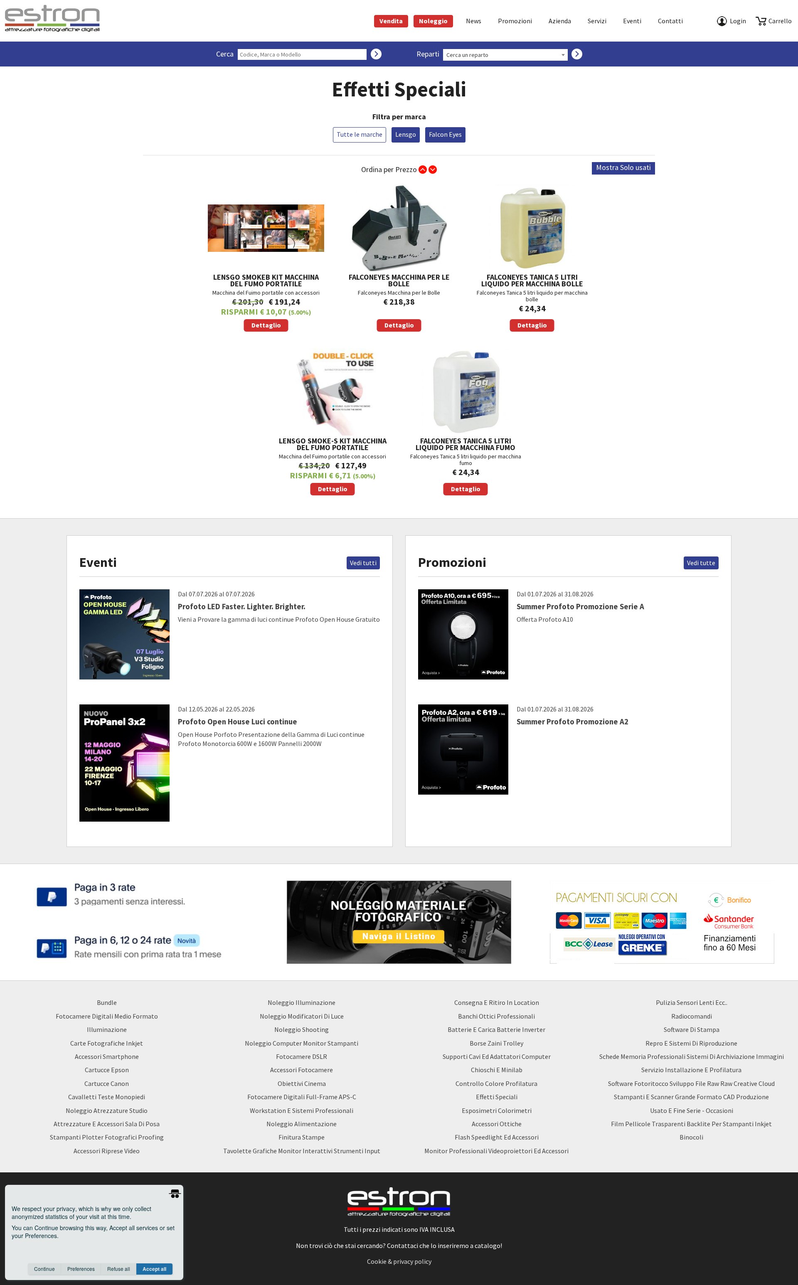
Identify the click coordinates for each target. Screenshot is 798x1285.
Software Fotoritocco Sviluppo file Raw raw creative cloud (691, 1083)
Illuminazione (107, 1029)
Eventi (632, 21)
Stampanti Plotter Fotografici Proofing (107, 1137)
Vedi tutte (701, 563)
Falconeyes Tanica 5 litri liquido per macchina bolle (532, 300)
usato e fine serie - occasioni (691, 1110)
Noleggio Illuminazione (301, 1002)
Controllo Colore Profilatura (496, 1083)
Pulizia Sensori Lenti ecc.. (691, 1002)
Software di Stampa (691, 1029)
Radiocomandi (691, 1016)
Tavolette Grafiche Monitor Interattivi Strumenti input (301, 1151)
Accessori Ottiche (497, 1124)
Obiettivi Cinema (302, 1083)
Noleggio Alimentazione (301, 1124)
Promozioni (515, 21)
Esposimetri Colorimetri (497, 1110)
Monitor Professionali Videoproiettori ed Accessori (496, 1151)
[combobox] (505, 55)
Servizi (597, 21)
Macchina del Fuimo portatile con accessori (266, 300)
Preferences (81, 1268)
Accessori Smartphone (107, 1056)
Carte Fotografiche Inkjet (106, 1043)
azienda (559, 21)
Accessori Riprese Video (107, 1151)
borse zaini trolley (496, 1043)
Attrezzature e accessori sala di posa (107, 1124)
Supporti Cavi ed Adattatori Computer (497, 1056)
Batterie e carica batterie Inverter (496, 1029)
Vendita (391, 21)
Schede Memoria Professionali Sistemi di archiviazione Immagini (691, 1056)
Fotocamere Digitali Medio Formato (107, 1016)
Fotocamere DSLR (301, 1056)
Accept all (154, 1269)
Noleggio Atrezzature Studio (107, 1110)
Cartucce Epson (107, 1070)
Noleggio (433, 21)
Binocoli (691, 1137)
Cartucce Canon (106, 1083)
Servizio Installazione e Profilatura (691, 1070)
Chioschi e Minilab (496, 1070)
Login (738, 21)
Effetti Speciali (496, 1097)
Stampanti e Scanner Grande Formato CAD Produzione (691, 1097)
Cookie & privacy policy (399, 1261)
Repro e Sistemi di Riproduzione (691, 1043)
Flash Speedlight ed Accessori (497, 1137)
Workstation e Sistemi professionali (301, 1110)
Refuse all (118, 1268)
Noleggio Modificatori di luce (302, 1016)
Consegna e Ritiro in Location (496, 1002)
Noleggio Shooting (301, 1029)
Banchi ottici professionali (496, 1016)
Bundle (107, 1002)
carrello (780, 21)
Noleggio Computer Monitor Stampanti (301, 1043)
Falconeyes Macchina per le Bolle (399, 300)
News (474, 21)
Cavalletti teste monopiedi (106, 1097)
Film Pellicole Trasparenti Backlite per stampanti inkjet (691, 1124)
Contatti (670, 21)
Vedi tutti (363, 563)
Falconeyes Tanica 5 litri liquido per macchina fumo (465, 464)
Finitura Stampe (301, 1137)
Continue (44, 1268)
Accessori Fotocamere (301, 1070)
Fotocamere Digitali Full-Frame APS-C (301, 1097)
